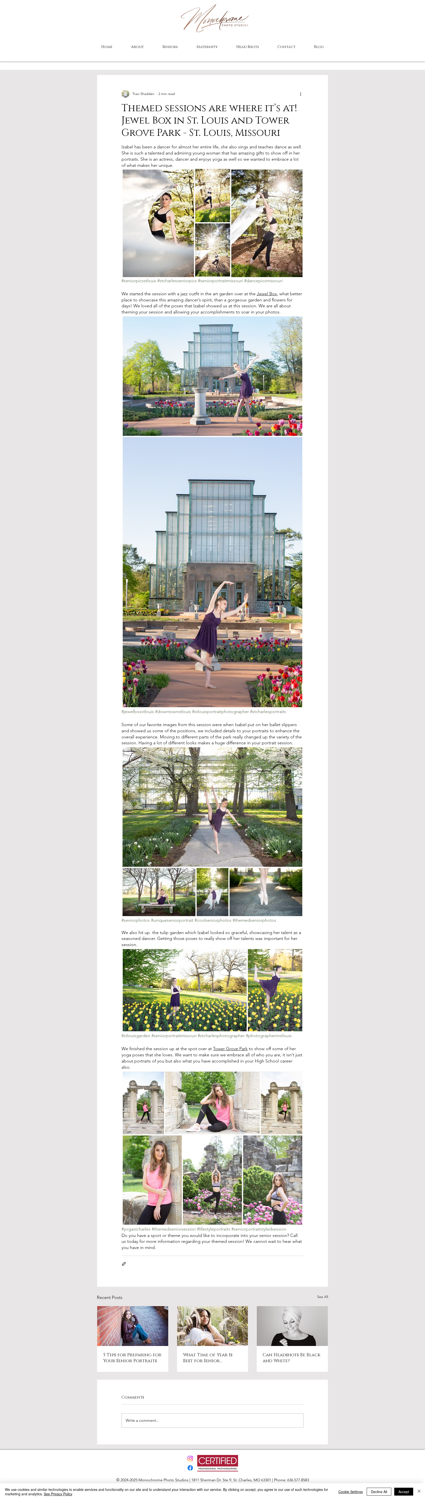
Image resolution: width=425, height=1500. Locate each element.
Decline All (379, 1491)
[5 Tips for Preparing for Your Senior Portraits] (132, 1326)
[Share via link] (123, 1264)
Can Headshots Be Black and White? (291, 1358)
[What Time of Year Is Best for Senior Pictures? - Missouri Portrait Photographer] (212, 1326)
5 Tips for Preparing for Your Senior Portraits (132, 1358)
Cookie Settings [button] (350, 1491)
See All (322, 1297)
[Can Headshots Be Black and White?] (292, 1326)
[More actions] (301, 94)
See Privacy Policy (58, 1493)
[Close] (419, 1491)
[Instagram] (190, 1458)
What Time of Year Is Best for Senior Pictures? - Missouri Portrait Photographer (212, 1358)
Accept (403, 1491)
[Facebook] (190, 1467)
